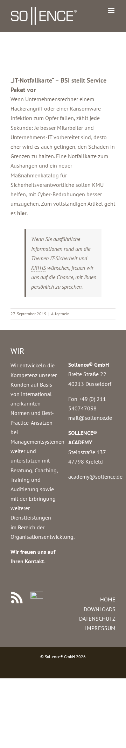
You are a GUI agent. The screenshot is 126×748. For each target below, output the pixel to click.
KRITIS (38, 267)
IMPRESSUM (100, 627)
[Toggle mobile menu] (111, 10)
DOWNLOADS (99, 609)
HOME (107, 599)
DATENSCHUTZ (97, 618)
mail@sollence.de (90, 417)
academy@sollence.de (95, 476)
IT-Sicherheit (63, 258)
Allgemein (60, 313)
